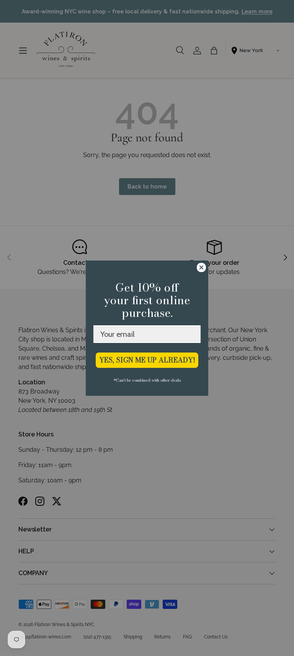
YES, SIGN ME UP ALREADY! (147, 360)
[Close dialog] (201, 267)
